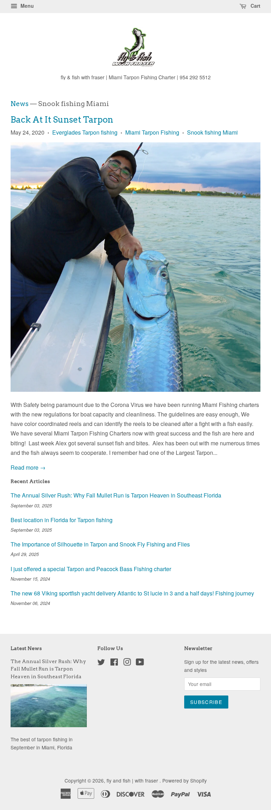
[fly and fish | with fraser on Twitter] (101, 663)
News (20, 104)
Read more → (28, 467)
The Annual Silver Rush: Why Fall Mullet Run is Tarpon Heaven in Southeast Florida (116, 495)
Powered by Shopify (184, 780)
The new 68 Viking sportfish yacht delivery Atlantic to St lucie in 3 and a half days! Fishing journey (132, 593)
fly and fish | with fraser (133, 780)
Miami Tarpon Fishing (152, 132)
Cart (254, 5)
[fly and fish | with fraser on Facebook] (114, 663)
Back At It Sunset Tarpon (62, 120)
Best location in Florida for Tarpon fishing (62, 520)
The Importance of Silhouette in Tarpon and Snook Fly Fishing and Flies (100, 544)
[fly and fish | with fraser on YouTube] (140, 663)
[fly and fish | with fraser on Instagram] (127, 663)
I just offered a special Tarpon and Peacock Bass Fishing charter (91, 569)
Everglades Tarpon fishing (85, 132)
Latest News (26, 648)
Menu (26, 5)
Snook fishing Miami (212, 132)
